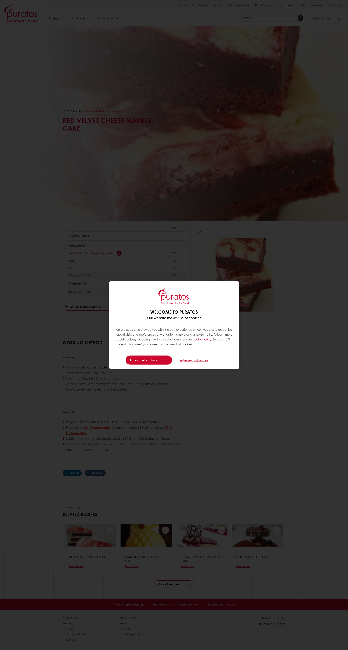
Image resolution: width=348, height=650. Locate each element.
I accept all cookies (143, 360)
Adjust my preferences (194, 360)
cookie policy (202, 339)
